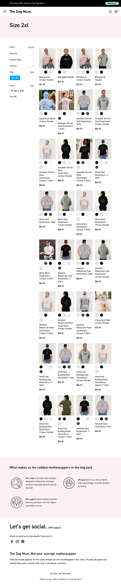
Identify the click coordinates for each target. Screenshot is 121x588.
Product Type (15, 59)
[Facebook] (12, 541)
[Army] (59, 118)
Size (12, 72)
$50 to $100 (18, 90)
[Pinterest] (23, 541)
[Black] (46, 72)
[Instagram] (17, 541)
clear (32, 72)
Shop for (13, 53)
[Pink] (41, 72)
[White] (69, 113)
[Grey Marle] (50, 72)
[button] (110, 11)
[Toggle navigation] (5, 11)
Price (12, 85)
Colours (13, 65)
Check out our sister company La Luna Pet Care (60, 579)
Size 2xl (15, 77)
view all (31, 47)
